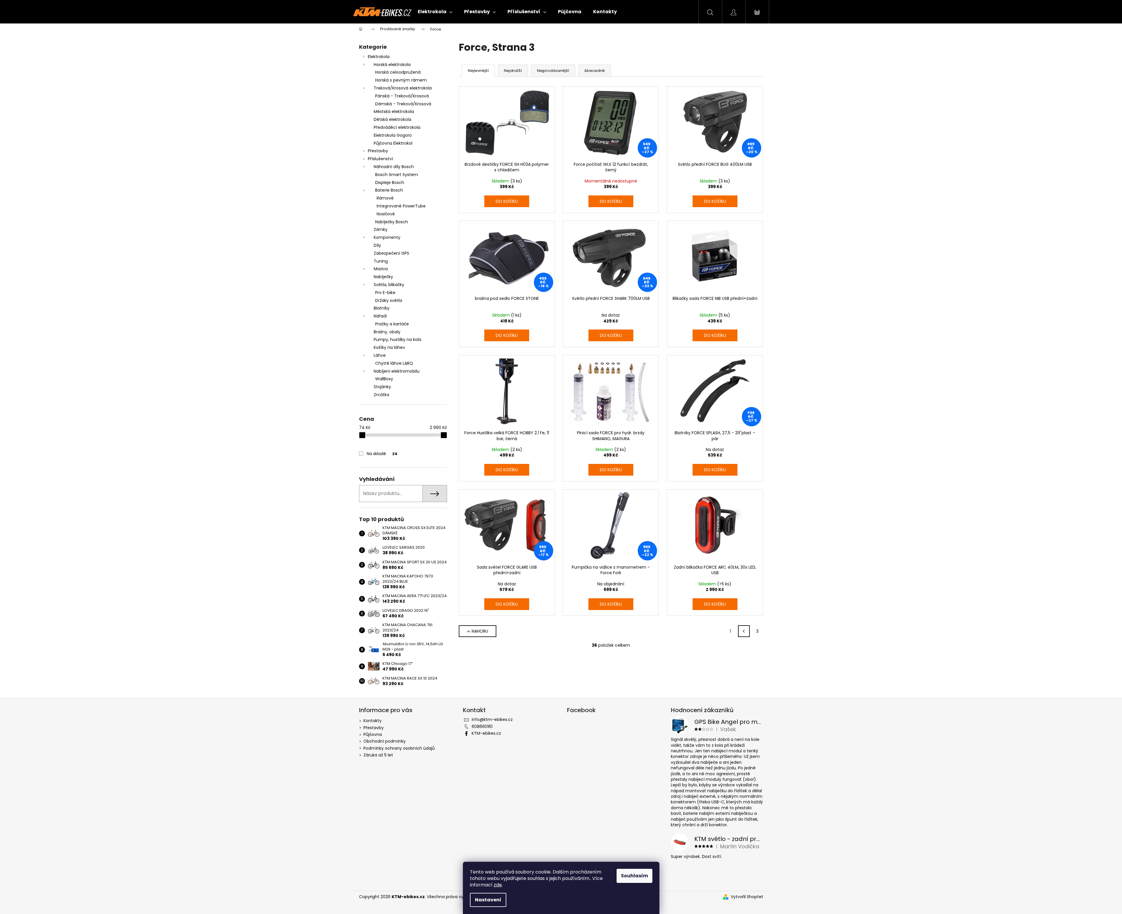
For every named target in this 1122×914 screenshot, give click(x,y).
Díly (377, 245)
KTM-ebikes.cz (486, 733)
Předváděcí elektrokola (397, 127)
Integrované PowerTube (401, 206)
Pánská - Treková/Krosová (402, 96)
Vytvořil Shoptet (747, 897)
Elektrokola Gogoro (393, 135)
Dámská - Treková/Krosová (403, 104)
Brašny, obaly (387, 332)
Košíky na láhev (389, 347)
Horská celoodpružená (398, 72)
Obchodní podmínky (384, 741)
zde (498, 884)
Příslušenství (380, 159)
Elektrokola (379, 57)
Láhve (380, 355)
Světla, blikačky (389, 285)
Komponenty (387, 237)
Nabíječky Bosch (391, 222)
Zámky (380, 229)
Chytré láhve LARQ (394, 363)
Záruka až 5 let (378, 755)
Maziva (381, 269)
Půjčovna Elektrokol (393, 143)
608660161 (482, 726)
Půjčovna (372, 734)
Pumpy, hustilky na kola (397, 339)
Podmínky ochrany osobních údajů (399, 748)
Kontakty (372, 721)
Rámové (385, 198)
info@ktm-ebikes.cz (492, 719)
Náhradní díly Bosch (394, 167)
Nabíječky (383, 277)
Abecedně (594, 70)
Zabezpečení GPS (391, 253)
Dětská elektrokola (392, 119)
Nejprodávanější (553, 70)
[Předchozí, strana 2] (744, 631)
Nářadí (380, 316)
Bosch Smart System (396, 175)
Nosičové (386, 214)
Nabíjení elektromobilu (396, 371)
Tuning (381, 261)
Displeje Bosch (389, 182)
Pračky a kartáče (392, 324)
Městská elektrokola (394, 111)
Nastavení (488, 899)
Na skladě (382, 454)
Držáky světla (388, 300)
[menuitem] (435, 11)
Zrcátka (381, 395)
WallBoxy (384, 379)
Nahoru (480, 631)
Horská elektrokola (392, 64)
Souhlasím (634, 875)
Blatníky (382, 308)
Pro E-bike (385, 292)
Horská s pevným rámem (401, 80)
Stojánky (382, 387)
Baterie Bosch (389, 190)
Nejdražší (513, 70)
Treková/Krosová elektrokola (403, 88)
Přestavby (378, 151)
